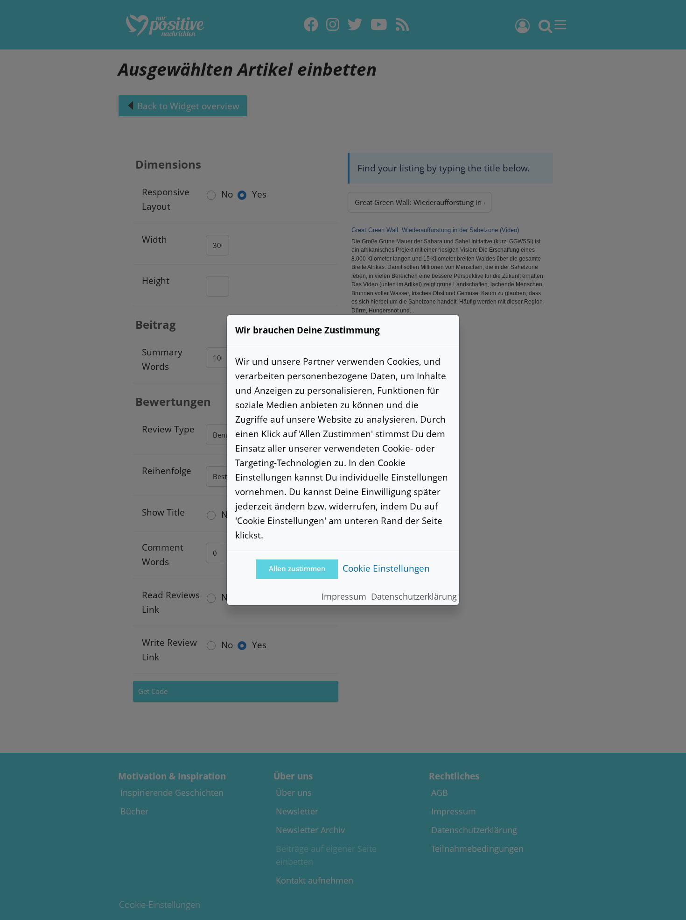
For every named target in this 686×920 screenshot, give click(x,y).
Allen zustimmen (297, 568)
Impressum (344, 596)
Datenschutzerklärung (414, 596)
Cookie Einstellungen (386, 568)
